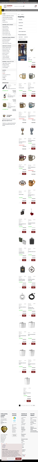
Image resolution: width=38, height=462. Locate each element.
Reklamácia (19, 10)
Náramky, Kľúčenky (5, 64)
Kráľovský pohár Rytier (31, 88)
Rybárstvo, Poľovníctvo (6, 58)
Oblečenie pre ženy (5, 27)
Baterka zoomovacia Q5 (12, 88)
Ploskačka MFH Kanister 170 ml (21, 253)
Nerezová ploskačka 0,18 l (31, 335)
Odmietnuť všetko (11, 458)
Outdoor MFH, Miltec (5, 57)
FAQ (5, 10)
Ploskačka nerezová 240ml (31, 364)
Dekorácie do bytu (5, 41)
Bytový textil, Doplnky (6, 40)
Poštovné (8, 10)
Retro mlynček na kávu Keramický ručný (11, 96)
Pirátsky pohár (21, 87)
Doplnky (3, 73)
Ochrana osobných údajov (23, 421)
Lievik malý (30, 59)
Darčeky (3, 71)
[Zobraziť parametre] (22, 42)
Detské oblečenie (5, 26)
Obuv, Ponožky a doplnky (6, 34)
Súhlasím (18, 458)
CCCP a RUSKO (5, 67)
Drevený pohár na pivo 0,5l (31, 195)
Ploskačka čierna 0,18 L (32, 252)
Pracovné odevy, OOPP (6, 33)
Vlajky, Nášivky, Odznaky (6, 63)
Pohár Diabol (21, 194)
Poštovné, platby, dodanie (7, 17)
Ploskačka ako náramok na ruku (31, 308)
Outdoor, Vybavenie (5, 56)
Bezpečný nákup (13, 10)
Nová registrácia (33, 2)
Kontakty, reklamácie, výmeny (8, 15)
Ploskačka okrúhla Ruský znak (31, 280)
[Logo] (8, 6)
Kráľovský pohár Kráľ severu (32, 116)
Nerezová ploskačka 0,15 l (22, 336)
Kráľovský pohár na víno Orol (22, 142)
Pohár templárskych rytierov (31, 168)
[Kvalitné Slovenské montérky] (22, 52)
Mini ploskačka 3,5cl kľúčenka (22, 224)
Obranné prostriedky (6, 51)
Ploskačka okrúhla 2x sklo (22, 308)
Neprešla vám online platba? (7, 19)
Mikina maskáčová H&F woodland (11, 107)
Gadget (3, 77)
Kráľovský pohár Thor (23, 116)
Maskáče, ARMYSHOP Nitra (6, 47)
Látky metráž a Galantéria (6, 43)
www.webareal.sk (11, 460)
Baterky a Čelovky (5, 53)
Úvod (18, 14)
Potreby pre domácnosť (6, 39)
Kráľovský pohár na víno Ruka (31, 141)
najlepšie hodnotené (22, 39)
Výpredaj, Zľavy (5, 22)
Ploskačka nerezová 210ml (22, 363)
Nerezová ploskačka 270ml (27, 393)
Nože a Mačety (4, 54)
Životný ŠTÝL (4, 76)
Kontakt (23, 436)
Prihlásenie (27, 2)
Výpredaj (4, 79)
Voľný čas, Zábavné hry (6, 74)
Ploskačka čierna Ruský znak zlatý (22, 280)
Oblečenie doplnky (5, 30)
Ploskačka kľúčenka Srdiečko (31, 224)
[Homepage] (3, 10)
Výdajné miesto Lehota (23, 445)
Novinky (3, 20)
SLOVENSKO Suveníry (5, 66)
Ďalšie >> (33, 405)
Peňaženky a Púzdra (5, 50)
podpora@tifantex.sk (8, 120)
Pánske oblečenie (5, 29)
